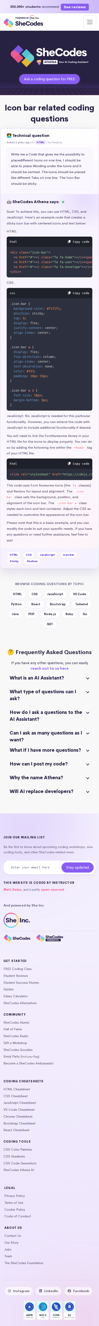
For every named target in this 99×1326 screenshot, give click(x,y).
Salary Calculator (15, 996)
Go (85, 614)
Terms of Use (13, 1203)
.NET (49, 624)
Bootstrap (58, 604)
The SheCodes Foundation (23, 1263)
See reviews (75, 7)
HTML (41, 142)
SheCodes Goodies (17, 1050)
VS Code (79, 594)
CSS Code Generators (19, 1163)
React (35, 604)
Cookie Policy (14, 1209)
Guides (8, 989)
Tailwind (81, 604)
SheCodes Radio (15, 1036)
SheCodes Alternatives (20, 1003)
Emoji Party (11, 1056)
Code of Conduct (17, 1216)
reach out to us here (50, 668)
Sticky (14, 561)
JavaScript (47, 555)
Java (15, 614)
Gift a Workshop (15, 1043)
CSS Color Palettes (17, 1149)
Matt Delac (12, 890)
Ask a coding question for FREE (49, 79)
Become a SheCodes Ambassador (28, 1063)
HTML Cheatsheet (16, 1089)
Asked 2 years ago (19, 142)
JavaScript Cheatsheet (19, 1103)
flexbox (32, 561)
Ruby (69, 614)
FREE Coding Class (17, 969)
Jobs (7, 1249)
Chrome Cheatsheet (17, 1116)
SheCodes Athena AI (18, 1170)
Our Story (11, 1242)
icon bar (68, 555)
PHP (31, 614)
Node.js (50, 614)
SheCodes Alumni (16, 1022)
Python (16, 604)
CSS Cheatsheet (15, 1096)
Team (8, 1256)
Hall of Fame (12, 1029)
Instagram (21, 1291)
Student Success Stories (21, 983)
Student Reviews (15, 976)
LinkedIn (51, 1291)
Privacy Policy (14, 1196)
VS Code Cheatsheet (19, 1110)
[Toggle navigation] (89, 22)
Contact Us (12, 1236)
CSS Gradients (14, 1156)
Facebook (81, 1291)
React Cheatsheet (16, 1130)
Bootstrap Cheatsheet (19, 1123)
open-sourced (52, 890)
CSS (29, 555)
